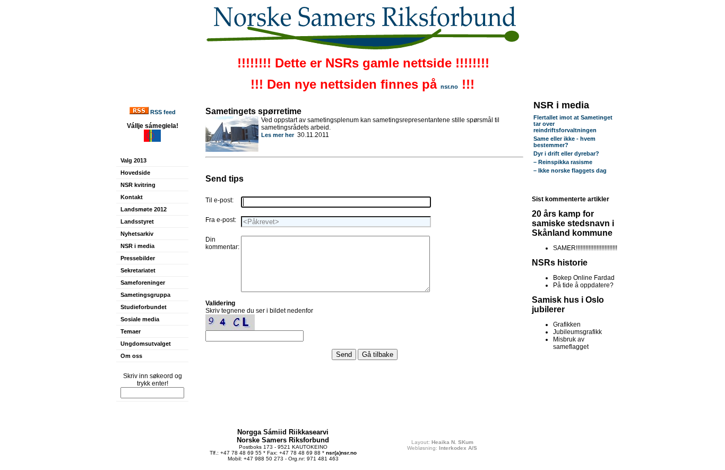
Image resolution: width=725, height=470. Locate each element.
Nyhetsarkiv (136, 233)
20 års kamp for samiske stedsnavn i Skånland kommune (573, 223)
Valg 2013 (133, 160)
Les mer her (277, 135)
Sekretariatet (138, 270)
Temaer (130, 331)
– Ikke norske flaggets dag (570, 170)
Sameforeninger (142, 282)
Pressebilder (137, 258)
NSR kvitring (138, 185)
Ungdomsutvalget (145, 343)
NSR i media (137, 246)
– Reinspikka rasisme (562, 162)
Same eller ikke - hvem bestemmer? (564, 141)
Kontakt (131, 197)
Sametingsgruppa (145, 295)
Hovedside (135, 172)
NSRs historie (560, 262)
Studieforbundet (143, 307)
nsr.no (449, 86)
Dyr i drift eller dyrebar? (566, 153)
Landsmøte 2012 (143, 209)
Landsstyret (137, 221)
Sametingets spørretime (253, 111)
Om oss (131, 356)
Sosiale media (139, 319)
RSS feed (163, 112)
